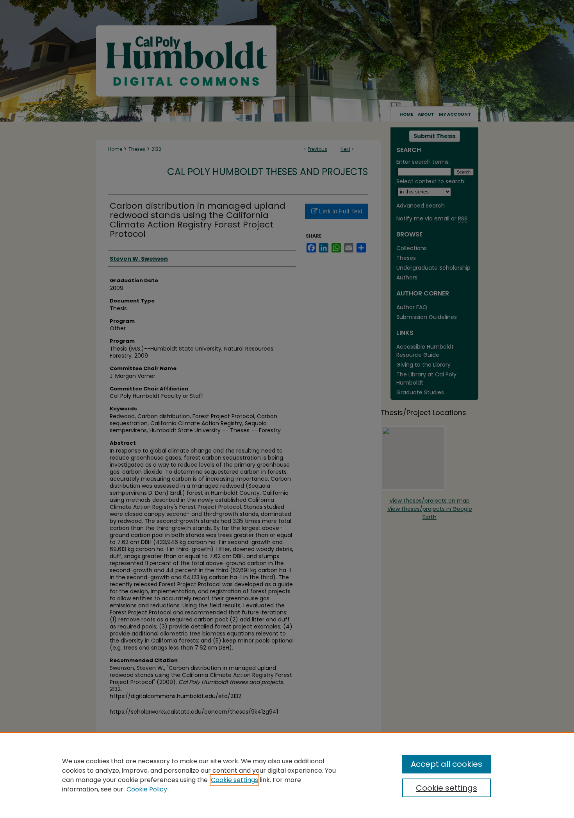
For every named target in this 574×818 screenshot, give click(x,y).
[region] (287, 775)
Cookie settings (234, 779)
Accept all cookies (446, 764)
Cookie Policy (147, 789)
